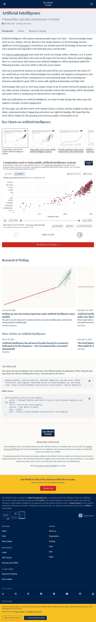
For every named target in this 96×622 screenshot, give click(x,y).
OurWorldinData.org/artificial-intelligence (15, 227)
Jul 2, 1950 (13, 220)
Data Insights (7, 541)
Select (75, 174)
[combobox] (91, 4)
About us (52, 531)
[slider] (21, 220)
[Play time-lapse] (5, 221)
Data (4, 536)
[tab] (8, 174)
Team (51, 546)
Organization (54, 536)
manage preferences (34, 612)
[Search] (91, 4)
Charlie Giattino (25, 19)
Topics (4, 531)
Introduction (7, 31)
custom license (75, 503)
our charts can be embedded (46, 466)
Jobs (50, 552)
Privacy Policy (19, 612)
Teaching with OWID (10, 563)
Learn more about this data (35, 225)
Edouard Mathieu (11, 19)
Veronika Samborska (39, 19)
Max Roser (55, 19)
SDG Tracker (7, 558)
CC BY (31, 227)
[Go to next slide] (79, 234)
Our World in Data (48, 4)
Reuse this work (25, 24)
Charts (21, 31)
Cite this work (9, 24)
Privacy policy (7, 601)
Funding (52, 541)
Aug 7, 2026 (87, 220)
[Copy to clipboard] (87, 381)
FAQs (88, 506)
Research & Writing (37, 31)
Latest (4, 552)
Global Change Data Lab (37, 498)
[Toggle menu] (4, 3)
